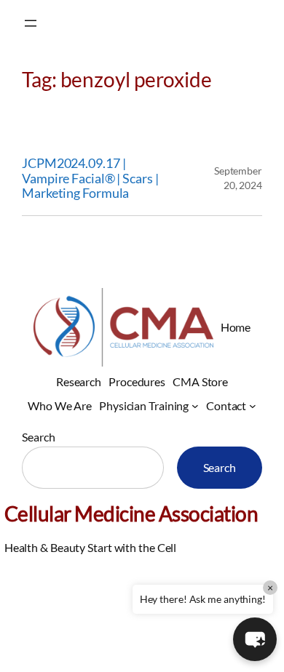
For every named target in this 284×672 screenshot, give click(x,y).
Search (38, 437)
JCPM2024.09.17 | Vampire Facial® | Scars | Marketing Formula (90, 178)
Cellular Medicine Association (131, 513)
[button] (255, 639)
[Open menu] (30, 23)
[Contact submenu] (252, 405)
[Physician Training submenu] (195, 405)
